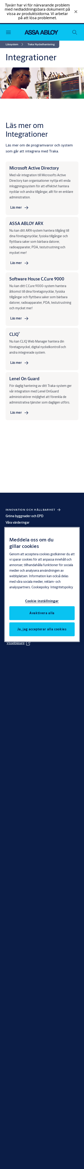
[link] (15, 44)
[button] (41, 44)
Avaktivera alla (42, 613)
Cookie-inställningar (42, 601)
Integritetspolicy (61, 587)
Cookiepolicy (40, 587)
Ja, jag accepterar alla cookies (41, 629)
